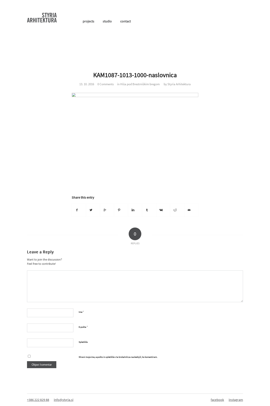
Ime (81, 312)
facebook (217, 400)
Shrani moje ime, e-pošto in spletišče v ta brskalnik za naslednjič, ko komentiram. (118, 356)
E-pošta (83, 327)
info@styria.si (63, 400)
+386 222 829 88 (38, 400)
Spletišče (83, 341)
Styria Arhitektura (179, 84)
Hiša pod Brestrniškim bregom (140, 84)
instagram (236, 400)
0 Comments (105, 84)
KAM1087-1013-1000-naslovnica (135, 75)
